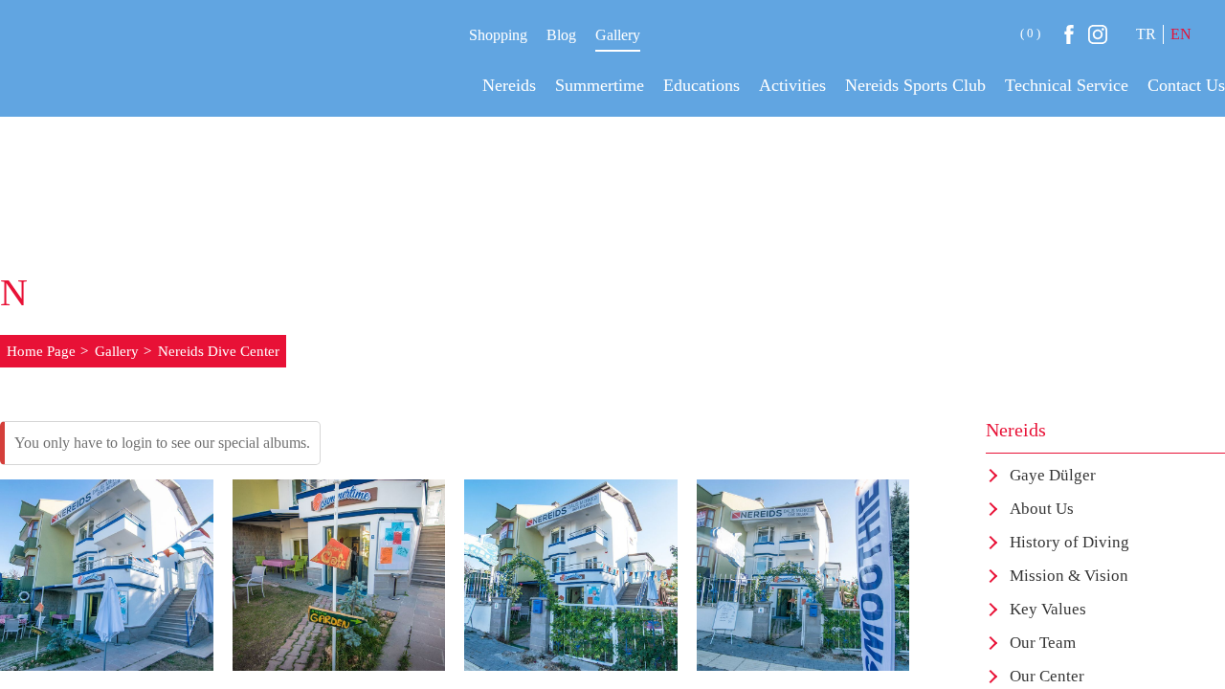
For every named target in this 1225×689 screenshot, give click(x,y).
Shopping (498, 35)
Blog (561, 35)
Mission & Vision (1069, 576)
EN (1181, 34)
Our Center (1047, 676)
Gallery (617, 35)
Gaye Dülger (1053, 475)
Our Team (1043, 642)
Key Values (1048, 609)
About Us (1042, 509)
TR (1146, 34)
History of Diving (1069, 542)
